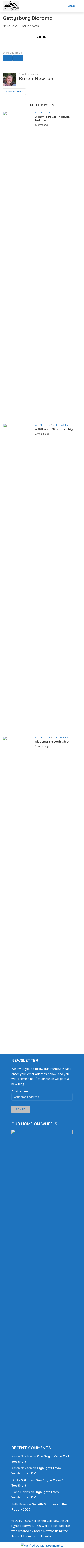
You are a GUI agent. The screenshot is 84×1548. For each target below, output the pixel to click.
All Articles (42, 112)
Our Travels (60, 424)
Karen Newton (30, 26)
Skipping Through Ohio (52, 741)
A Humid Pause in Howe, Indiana (52, 118)
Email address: (20, 1091)
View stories (14, 91)
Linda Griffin (20, 1480)
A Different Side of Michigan (55, 429)
